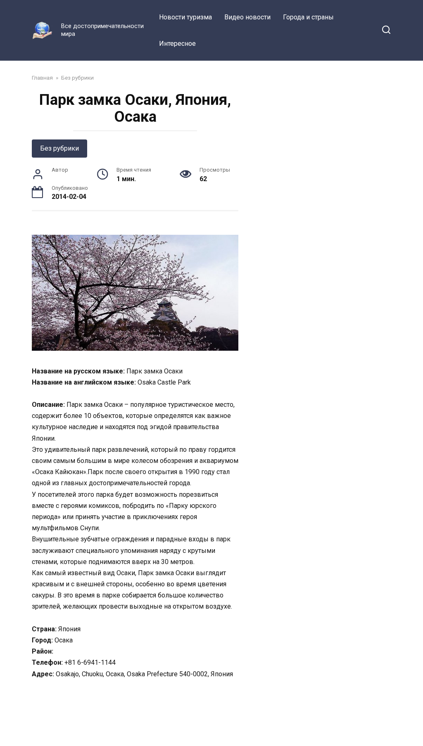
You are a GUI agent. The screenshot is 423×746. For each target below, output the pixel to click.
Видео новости (247, 17)
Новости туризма (185, 17)
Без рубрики (59, 148)
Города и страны (308, 17)
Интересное (177, 43)
